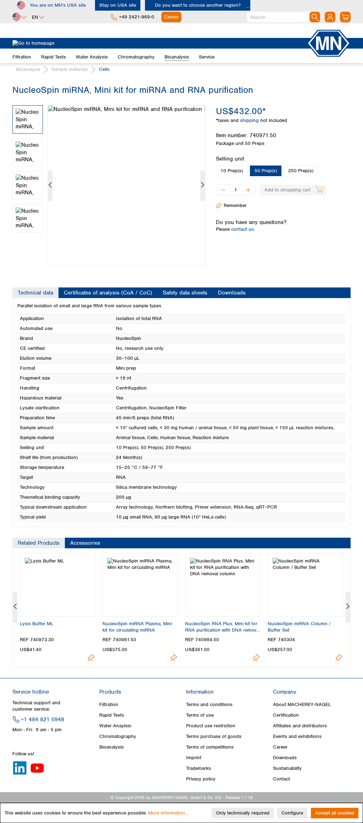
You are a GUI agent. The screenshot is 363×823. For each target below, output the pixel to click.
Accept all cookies (334, 813)
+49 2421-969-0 (136, 17)
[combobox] (283, 17)
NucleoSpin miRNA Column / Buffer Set (299, 627)
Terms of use (200, 715)
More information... (168, 813)
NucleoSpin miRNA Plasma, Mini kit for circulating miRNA (137, 627)
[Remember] (90, 657)
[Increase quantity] (248, 190)
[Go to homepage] (159, 43)
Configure (292, 813)
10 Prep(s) (231, 171)
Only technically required (242, 813)
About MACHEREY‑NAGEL (302, 704)
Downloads (285, 758)
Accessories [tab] (85, 543)
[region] (109, 180)
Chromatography (117, 736)
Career (280, 747)
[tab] (35, 292)
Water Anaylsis (115, 726)
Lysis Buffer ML (37, 624)
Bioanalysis (111, 747)
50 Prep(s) (266, 171)
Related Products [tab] (39, 543)
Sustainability (287, 768)
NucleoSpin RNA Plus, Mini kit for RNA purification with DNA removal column (222, 627)
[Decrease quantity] (223, 190)
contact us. (243, 229)
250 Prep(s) (300, 171)
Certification (286, 715)
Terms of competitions (210, 747)
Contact (281, 779)
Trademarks (198, 768)
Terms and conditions (209, 704)
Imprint (193, 758)
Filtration (108, 704)
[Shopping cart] (345, 17)
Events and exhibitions (297, 736)
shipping (250, 120)
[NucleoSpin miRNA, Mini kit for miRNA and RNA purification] (126, 186)
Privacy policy (201, 779)
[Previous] (50, 185)
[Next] (202, 185)
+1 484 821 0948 (42, 719)
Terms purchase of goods (213, 736)
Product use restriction (210, 726)
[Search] (314, 17)
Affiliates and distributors (300, 726)
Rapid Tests (111, 715)
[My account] (330, 17)
